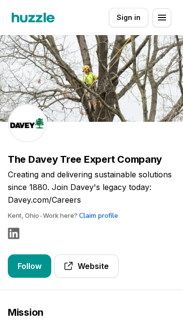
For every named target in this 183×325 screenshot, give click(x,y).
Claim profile (98, 215)
